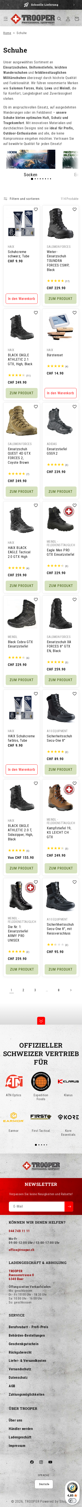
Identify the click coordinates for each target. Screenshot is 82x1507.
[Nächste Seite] (70, 990)
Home (7, 33)
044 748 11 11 (19, 1231)
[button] (5, 19)
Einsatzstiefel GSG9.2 (57, 451)
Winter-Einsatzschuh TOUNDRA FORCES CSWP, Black (58, 261)
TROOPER (32, 1501)
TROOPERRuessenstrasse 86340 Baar (21, 1275)
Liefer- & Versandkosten (27, 1361)
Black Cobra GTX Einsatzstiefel (20, 644)
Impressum (17, 1446)
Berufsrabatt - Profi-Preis (28, 1327)
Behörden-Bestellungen (27, 1335)
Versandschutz (20, 1369)
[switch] (72, 1500)
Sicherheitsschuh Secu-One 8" (59, 738)
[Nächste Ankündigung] (74, 5)
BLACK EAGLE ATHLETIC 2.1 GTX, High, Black (20, 359)
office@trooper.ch (21, 1250)
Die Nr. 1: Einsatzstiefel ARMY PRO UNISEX (18, 933)
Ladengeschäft (20, 1437)
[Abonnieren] (69, 1206)
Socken (30, 174)
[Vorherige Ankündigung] (8, 5)
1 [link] (11, 990)
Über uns (15, 1420)
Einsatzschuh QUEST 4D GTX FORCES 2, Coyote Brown (19, 456)
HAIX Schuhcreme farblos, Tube (21, 738)
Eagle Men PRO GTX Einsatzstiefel (60, 552)
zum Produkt (60, 299)
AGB (12, 1386)
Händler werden (21, 1429)
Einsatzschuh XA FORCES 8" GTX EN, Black (59, 646)
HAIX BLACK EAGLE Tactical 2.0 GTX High (19, 552)
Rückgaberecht (20, 1352)
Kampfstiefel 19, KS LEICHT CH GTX (59, 832)
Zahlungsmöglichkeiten (27, 1394)
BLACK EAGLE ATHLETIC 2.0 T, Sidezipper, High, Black (20, 832)
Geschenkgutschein (23, 1344)
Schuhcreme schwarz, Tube (19, 254)
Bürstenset (55, 355)
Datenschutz (18, 1378)
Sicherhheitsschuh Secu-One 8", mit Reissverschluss (60, 928)
